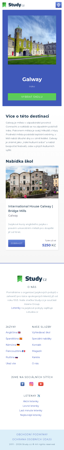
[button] (59, 5)
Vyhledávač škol (41, 332)
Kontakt (36, 344)
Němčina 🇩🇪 (13, 344)
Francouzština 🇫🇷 (15, 351)
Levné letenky (31, 405)
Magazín (37, 351)
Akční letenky (31, 401)
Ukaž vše (11, 363)
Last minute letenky (30, 410)
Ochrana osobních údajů (32, 439)
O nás (35, 363)
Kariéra (36, 357)
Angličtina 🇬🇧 (13, 332)
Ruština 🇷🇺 (12, 357)
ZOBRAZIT (16, 243)
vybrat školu (32, 96)
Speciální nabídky (42, 338)
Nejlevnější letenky (31, 415)
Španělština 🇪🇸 (14, 338)
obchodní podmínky (32, 434)
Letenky (16, 307)
